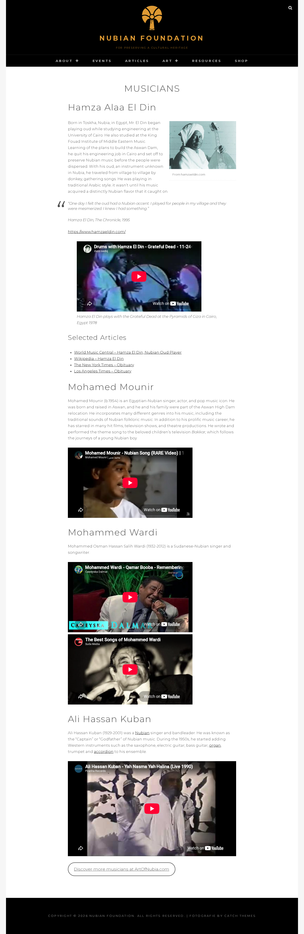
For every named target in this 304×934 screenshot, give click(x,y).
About (64, 61)
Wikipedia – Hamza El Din (99, 358)
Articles (137, 61)
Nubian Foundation (152, 38)
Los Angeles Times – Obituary (102, 371)
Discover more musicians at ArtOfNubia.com (121, 869)
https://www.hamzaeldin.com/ (97, 231)
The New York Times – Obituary (104, 365)
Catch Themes (240, 915)
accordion (103, 751)
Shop (241, 61)
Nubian (142, 733)
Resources (206, 61)
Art (167, 61)
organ (215, 745)
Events (102, 61)
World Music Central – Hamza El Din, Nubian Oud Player (128, 352)
